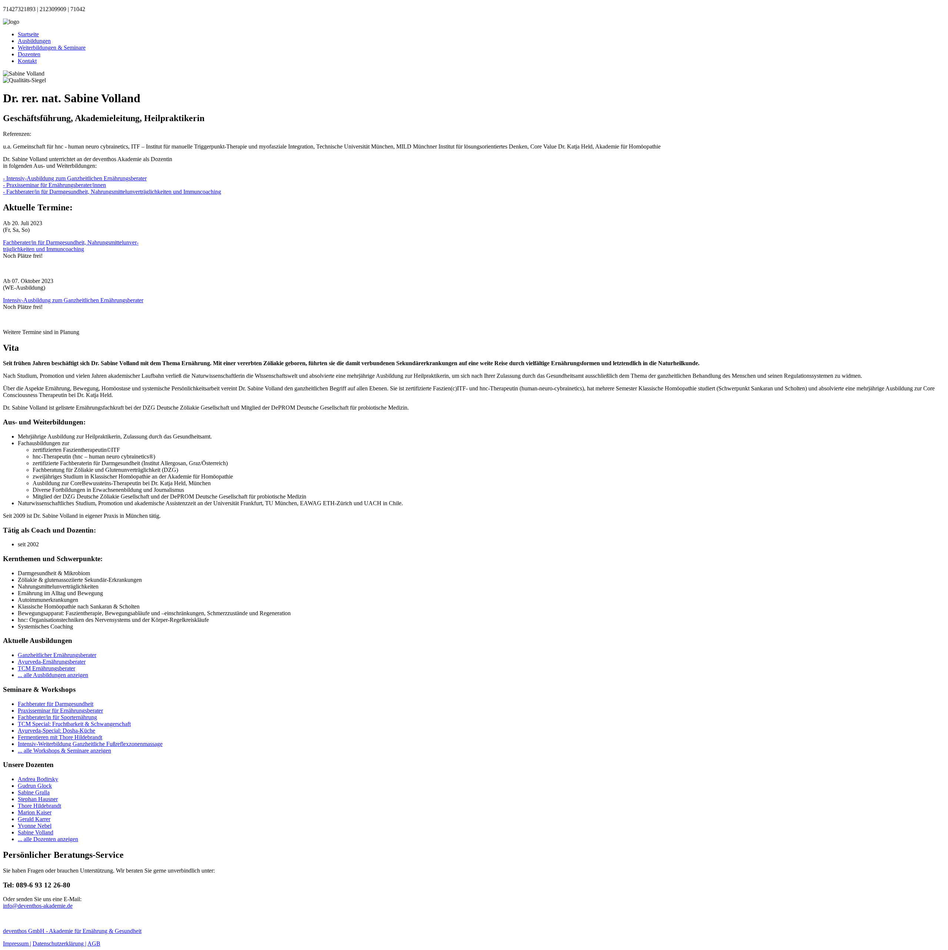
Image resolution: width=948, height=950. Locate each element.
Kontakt (27, 61)
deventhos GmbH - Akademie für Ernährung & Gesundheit (72, 931)
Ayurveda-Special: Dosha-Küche (56, 730)
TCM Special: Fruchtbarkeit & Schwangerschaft (74, 724)
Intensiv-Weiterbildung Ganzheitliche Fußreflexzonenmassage (90, 744)
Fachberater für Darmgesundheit (55, 704)
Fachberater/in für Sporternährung (57, 717)
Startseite (28, 34)
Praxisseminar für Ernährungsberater (60, 710)
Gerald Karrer (34, 819)
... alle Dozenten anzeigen (48, 839)
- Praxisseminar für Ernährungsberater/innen (54, 185)
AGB (93, 943)
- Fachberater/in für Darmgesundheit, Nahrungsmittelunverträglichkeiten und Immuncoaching (112, 192)
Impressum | (17, 943)
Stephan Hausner (38, 799)
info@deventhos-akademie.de (38, 906)
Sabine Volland (35, 832)
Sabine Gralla (34, 792)
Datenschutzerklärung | (59, 943)
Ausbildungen (34, 41)
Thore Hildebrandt (39, 806)
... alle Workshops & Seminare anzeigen (64, 750)
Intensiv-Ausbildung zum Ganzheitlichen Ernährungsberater (73, 300)
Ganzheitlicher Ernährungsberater (57, 655)
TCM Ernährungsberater (46, 668)
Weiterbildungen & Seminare (52, 47)
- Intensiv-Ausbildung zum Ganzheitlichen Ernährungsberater (75, 178)
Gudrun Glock (35, 786)
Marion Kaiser (34, 812)
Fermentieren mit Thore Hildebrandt (60, 737)
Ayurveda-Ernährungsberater (52, 662)
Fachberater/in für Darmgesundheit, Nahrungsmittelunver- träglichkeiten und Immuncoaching (70, 245)
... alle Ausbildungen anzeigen (53, 675)
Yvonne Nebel (34, 826)
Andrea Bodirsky (38, 779)
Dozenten (29, 54)
